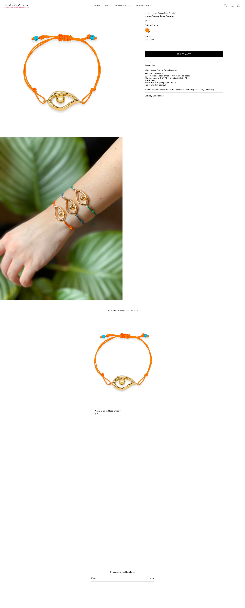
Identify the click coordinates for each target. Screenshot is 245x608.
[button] (107, 5)
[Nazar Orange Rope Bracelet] (122, 362)
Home (147, 13)
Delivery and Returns (154, 96)
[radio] (147, 30)
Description (150, 65)
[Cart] (239, 5)
